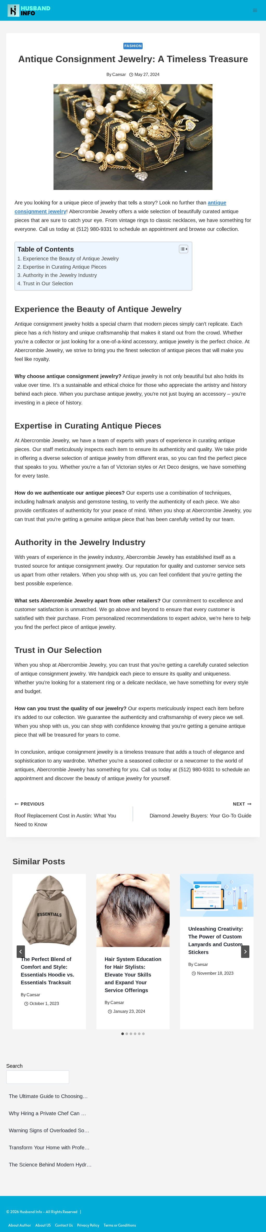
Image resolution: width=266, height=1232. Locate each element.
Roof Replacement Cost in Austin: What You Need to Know (65, 814)
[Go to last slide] (21, 951)
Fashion (133, 46)
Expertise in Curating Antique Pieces (65, 267)
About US (43, 1225)
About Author (19, 1225)
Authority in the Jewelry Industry (60, 275)
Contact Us (64, 1225)
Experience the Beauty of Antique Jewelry (71, 258)
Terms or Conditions (120, 1225)
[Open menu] (255, 10)
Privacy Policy (88, 1225)
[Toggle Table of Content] (181, 249)
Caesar (119, 74)
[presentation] (49, 910)
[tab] (122, 1033)
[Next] (245, 951)
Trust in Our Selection (48, 283)
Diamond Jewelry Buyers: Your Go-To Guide (200, 810)
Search (14, 1066)
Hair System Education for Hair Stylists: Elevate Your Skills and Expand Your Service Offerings (133, 974)
